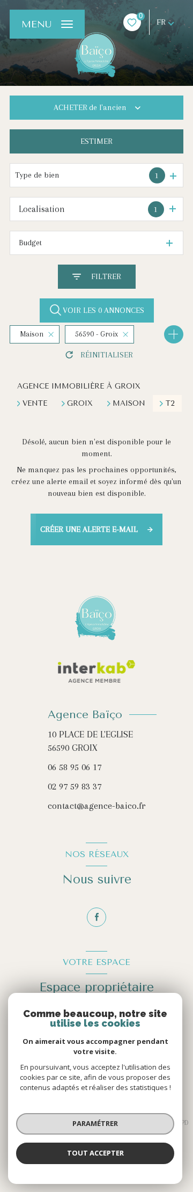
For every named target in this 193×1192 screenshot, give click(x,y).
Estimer (96, 141)
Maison (129, 403)
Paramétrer (95, 1123)
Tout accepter (95, 1153)
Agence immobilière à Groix (78, 386)
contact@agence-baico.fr (97, 805)
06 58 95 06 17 (74, 767)
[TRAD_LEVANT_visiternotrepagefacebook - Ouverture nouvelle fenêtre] (96, 917)
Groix (80, 403)
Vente (35, 403)
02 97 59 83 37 (74, 786)
